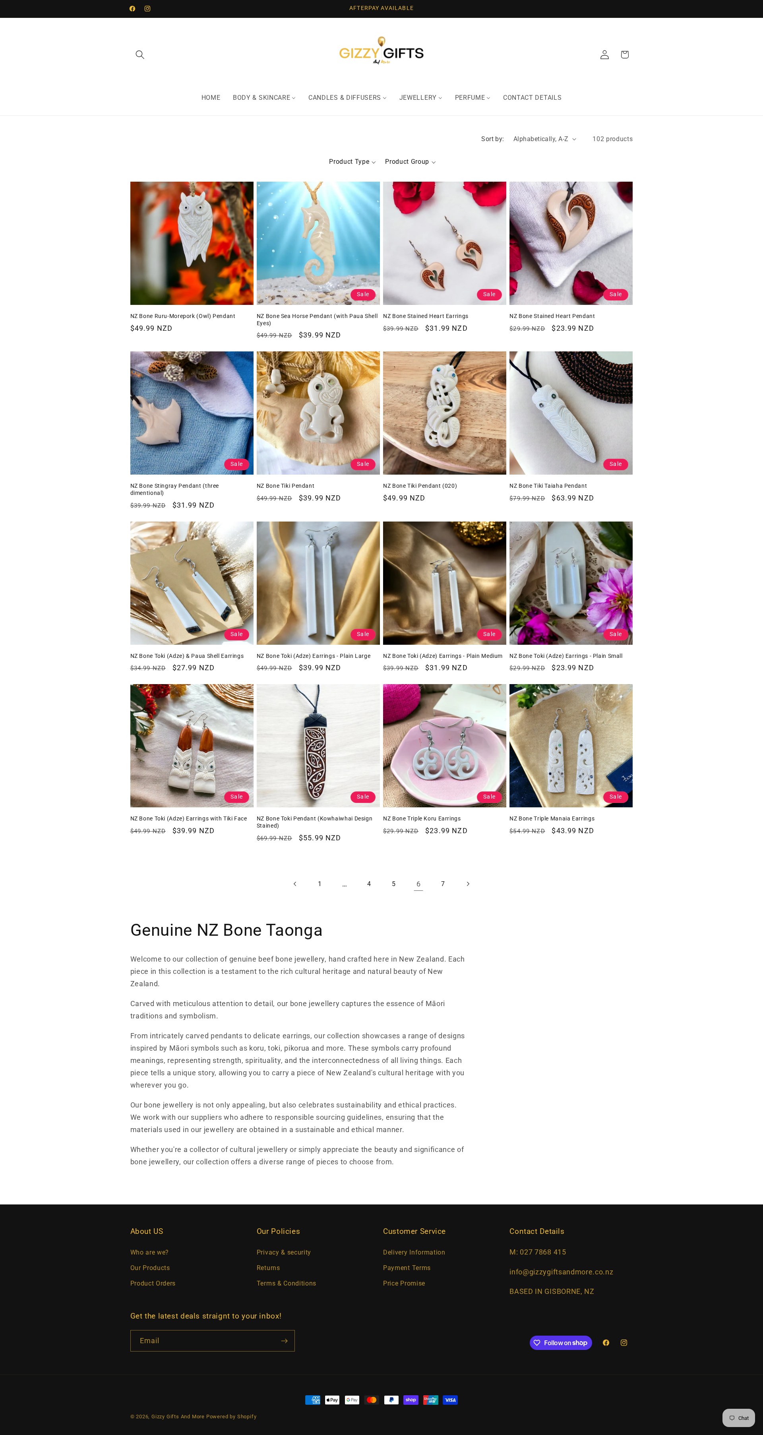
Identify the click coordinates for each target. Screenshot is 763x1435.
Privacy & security (284, 1252)
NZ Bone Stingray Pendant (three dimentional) (174, 489)
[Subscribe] (284, 1341)
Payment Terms (407, 1268)
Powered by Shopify (231, 1416)
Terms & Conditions (286, 1283)
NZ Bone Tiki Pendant (286, 486)
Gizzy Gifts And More (178, 1416)
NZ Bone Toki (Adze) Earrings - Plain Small (565, 656)
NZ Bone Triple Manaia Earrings (552, 818)
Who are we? (149, 1252)
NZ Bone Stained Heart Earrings (426, 316)
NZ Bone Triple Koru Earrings (422, 818)
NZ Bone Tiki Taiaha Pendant (548, 486)
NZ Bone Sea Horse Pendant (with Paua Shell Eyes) (317, 319)
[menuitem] (211, 97)
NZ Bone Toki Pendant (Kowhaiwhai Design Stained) (315, 822)
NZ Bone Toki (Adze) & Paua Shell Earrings (187, 656)
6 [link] (418, 884)
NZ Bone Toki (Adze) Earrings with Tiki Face (188, 818)
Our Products (150, 1268)
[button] (140, 55)
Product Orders (153, 1283)
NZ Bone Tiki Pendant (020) (420, 486)
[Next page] (468, 884)
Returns (268, 1268)
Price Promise (404, 1283)
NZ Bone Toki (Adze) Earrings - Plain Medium (443, 656)
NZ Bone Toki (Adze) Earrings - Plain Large (313, 656)
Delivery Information (414, 1252)
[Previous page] (295, 884)
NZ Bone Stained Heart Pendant (552, 316)
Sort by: (492, 139)
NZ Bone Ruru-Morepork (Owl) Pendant (183, 316)
